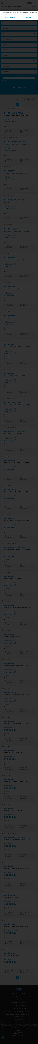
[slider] (4, 78)
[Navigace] (35, 3)
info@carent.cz (21, 1035)
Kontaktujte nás (19, 996)
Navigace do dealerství (19, 1002)
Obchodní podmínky (19, 1005)
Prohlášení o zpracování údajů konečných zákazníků (19, 1011)
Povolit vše (28, 17)
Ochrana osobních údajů (19, 1008)
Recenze (19, 999)
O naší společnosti (19, 1019)
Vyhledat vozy (19, 88)
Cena (19, 76)
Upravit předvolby (10, 17)
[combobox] (19, 23)
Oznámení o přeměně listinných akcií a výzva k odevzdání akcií (19, 1015)
